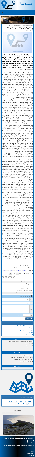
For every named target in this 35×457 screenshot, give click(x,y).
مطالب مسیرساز (31, 455)
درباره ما (32, 451)
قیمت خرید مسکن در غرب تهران (27, 348)
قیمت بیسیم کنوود (29, 334)
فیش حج (31, 332)
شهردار (30, 403)
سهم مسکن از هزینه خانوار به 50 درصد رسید (24, 290)
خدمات (13, 235)
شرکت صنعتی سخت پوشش (26, 330)
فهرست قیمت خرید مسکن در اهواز (27, 355)
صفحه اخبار (17, 410)
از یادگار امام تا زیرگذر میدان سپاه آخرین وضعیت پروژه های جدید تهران (21, 341)
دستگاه (9, 205)
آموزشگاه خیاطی (29, 327)
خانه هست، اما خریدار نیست (28, 346)
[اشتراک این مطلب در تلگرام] (8, 276)
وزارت (5, 197)
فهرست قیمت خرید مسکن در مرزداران (26, 361)
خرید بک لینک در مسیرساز (29, 453)
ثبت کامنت (28, 318)
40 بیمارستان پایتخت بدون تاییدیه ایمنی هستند (24, 288)
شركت (24, 403)
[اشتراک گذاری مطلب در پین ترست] (14, 276)
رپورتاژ (16, 401)
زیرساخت (6, 270)
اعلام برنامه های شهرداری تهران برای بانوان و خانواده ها (23, 286)
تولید (24, 270)
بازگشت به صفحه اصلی (9, 413)
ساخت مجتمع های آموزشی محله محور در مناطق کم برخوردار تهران (21, 284)
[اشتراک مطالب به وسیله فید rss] (3, 276)
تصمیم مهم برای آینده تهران (28, 343)
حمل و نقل (17, 403)
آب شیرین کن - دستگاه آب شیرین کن (25, 325)
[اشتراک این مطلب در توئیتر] (6, 276)
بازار (25, 401)
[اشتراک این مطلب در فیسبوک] (11, 276)
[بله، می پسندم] (17, 273)
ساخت (10, 401)
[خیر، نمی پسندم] (10, 273)
